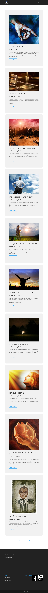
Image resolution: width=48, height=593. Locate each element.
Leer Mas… (13, 60)
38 (29, 540)
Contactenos (7, 585)
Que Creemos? (7, 577)
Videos (6, 583)
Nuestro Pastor (8, 580)
